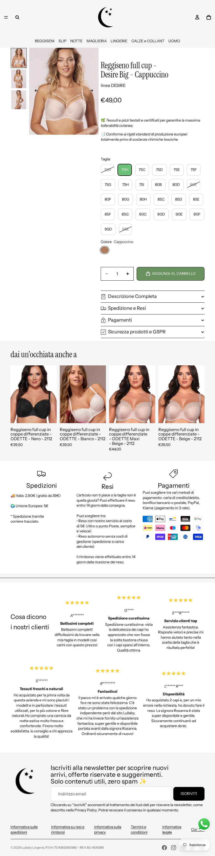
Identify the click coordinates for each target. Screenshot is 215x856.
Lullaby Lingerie (33, 847)
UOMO (174, 41)
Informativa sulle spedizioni (24, 829)
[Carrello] (208, 17)
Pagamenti (120, 320)
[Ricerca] (17, 17)
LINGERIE (119, 41)
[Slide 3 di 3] (18, 99)
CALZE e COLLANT (147, 41)
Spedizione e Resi (127, 308)
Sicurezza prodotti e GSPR (137, 332)
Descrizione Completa (132, 296)
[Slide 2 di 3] (18, 79)
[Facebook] (164, 847)
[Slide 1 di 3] (18, 58)
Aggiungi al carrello (174, 273)
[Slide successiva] (93, 91)
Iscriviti (189, 793)
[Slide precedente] (35, 91)
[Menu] (6, 17)
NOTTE (76, 41)
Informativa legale (171, 829)
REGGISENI (45, 41)
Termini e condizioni (139, 829)
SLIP (62, 41)
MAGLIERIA (97, 41)
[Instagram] (173, 847)
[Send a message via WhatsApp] (204, 824)
